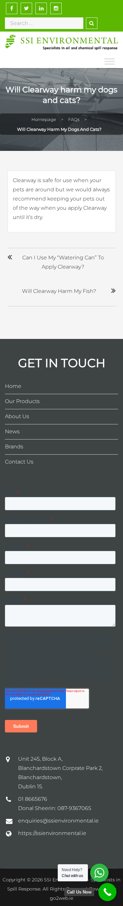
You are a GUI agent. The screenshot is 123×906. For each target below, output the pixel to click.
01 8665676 (32, 799)
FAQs (73, 119)
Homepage (43, 119)
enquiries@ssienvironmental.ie (58, 821)
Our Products (22, 401)
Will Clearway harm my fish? (59, 291)
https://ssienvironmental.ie (52, 833)
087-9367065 (74, 808)
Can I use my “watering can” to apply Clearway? (63, 262)
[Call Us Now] (107, 892)
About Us (17, 416)
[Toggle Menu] (109, 61)
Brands (14, 446)
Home (13, 386)
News (12, 431)
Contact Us (19, 462)
